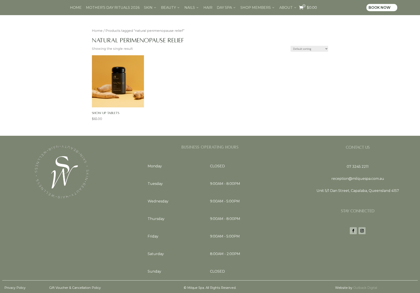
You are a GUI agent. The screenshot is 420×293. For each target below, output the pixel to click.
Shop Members (257, 7)
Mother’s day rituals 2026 (113, 7)
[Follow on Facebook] (353, 230)
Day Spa (226, 7)
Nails (191, 7)
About (288, 7)
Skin (150, 7)
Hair (207, 7)
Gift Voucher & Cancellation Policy (75, 288)
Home (76, 7)
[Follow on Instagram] (362, 230)
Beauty (170, 7)
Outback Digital (364, 288)
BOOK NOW (382, 7)
